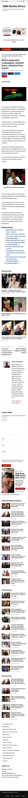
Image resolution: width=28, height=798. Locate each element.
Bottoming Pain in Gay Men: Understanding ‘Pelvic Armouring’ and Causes (18, 660)
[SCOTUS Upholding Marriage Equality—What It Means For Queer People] (6, 609)
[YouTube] (23, 1)
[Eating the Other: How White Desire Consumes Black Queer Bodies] (6, 563)
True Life (4, 761)
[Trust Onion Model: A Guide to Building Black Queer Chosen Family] (6, 537)
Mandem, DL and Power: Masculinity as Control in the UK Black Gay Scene (18, 523)
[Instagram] (21, 1)
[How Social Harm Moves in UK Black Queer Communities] (6, 689)
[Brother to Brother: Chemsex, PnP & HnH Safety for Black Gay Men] (6, 642)
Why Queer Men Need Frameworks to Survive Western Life (17, 531)
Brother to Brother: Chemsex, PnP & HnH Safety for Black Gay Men (18, 644)
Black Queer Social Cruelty (10, 732)
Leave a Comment (19, 70)
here (13, 397)
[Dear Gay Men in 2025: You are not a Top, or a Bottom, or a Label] (6, 593)
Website (4, 451)
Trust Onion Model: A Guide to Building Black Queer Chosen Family (18, 539)
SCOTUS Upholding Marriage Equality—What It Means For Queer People (18, 611)
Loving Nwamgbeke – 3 (13, 238)
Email (3, 445)
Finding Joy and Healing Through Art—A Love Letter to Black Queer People (18, 636)
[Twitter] (19, 1)
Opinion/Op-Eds (7, 747)
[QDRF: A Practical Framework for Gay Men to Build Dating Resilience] (6, 555)
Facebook (7, 795)
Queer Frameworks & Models (10, 750)
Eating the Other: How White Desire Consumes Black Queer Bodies (17, 564)
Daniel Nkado (12, 70)
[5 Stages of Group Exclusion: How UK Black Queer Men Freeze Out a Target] (6, 579)
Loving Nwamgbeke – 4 (13, 244)
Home (3, 54)
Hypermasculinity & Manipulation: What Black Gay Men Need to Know (18, 652)
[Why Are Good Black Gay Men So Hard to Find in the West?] (6, 697)
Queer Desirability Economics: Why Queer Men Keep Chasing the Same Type (17, 547)
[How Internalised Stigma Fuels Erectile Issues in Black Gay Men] (6, 666)
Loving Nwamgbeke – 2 (13, 263)
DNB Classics (15, 54)
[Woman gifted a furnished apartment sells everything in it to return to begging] (14, 328)
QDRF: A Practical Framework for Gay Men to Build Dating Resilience (18, 556)
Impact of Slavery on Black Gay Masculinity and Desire (18, 618)
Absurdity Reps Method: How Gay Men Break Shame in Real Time (18, 572)
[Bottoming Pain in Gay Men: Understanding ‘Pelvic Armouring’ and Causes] (6, 658)
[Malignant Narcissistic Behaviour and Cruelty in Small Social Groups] (6, 705)
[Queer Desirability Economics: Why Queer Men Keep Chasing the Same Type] (6, 545)
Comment (5, 419)
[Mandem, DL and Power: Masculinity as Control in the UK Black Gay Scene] (6, 521)
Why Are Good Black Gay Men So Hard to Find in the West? (18, 698)
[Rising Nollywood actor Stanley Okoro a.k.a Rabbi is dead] (14, 305)
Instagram (17, 795)
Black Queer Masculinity (9, 729)
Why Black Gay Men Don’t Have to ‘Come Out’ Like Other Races (18, 505)
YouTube (23, 795)
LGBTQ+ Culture (7, 742)
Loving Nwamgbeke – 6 (13, 261)
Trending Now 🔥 (7, 758)
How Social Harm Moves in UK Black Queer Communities (18, 690)
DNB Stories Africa (14, 6)
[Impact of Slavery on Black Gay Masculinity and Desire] (6, 617)
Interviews (5, 740)
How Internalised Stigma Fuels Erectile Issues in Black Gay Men (17, 668)
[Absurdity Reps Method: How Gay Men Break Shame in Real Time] (6, 571)
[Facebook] (17, 1)
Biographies (5, 726)
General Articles (8, 54)
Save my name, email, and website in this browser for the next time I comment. (13, 461)
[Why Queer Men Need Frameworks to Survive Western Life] (6, 529)
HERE (8, 494)
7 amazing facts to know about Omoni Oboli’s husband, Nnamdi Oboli (15, 253)
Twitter (12, 795)
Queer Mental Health (8, 753)
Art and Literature (7, 724)
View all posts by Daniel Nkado (16, 402)
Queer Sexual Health (8, 755)
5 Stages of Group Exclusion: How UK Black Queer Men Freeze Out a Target (17, 581)
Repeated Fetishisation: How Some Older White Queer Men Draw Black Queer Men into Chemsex (18, 514)
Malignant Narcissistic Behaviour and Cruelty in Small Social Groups (17, 706)
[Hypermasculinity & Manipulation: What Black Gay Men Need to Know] (6, 650)
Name (3, 438)
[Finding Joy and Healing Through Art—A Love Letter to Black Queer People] (6, 634)
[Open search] (25, 49)
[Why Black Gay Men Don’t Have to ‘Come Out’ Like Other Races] (6, 504)
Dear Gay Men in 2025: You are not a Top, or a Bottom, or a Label (18, 594)
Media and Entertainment (9, 745)
